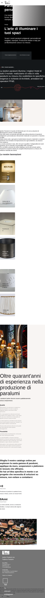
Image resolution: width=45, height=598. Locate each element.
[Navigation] (2, 2)
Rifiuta (8, 596)
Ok (2, 596)
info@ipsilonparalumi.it (9, 572)
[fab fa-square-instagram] (5, 580)
